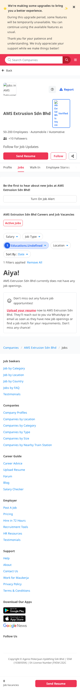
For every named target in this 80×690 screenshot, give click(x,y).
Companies (11, 348)
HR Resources (12, 533)
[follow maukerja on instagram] (32, 645)
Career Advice (12, 463)
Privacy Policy (12, 584)
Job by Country (13, 381)
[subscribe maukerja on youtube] (23, 645)
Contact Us (10, 571)
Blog (6, 483)
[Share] (73, 156)
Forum (7, 476)
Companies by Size (16, 438)
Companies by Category (19, 425)
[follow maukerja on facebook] (5, 645)
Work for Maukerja (16, 578)
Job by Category (14, 368)
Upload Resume (14, 470)
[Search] (67, 60)
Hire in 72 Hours (14, 520)
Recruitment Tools (15, 527)
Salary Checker (13, 489)
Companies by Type (16, 432)
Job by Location (13, 375)
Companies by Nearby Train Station (27, 445)
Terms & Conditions (16, 590)
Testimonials (12, 394)
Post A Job (10, 508)
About (7, 565)
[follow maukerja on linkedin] (41, 645)
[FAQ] (52, 89)
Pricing (8, 514)
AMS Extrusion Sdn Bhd (40, 348)
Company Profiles (15, 412)
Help (6, 558)
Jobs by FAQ (11, 388)
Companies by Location (19, 419)
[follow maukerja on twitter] (14, 645)
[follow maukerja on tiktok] (50, 645)
